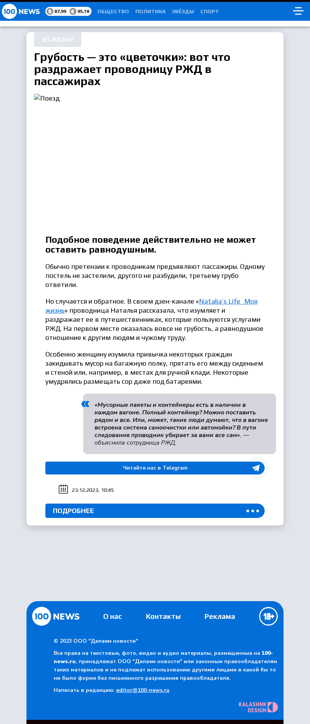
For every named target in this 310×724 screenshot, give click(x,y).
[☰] (298, 11)
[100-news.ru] (22, 11)
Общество (113, 11)
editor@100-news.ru (142, 690)
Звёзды (183, 11)
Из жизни (57, 39)
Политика (150, 11)
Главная (55, 616)
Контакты (163, 616)
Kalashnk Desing (258, 707)
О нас (112, 616)
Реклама (220, 616)
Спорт (209, 11)
